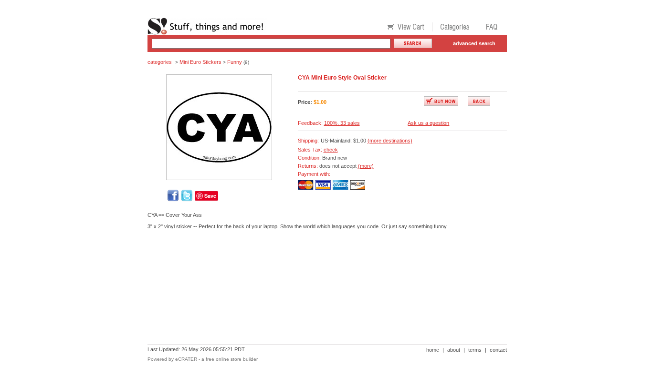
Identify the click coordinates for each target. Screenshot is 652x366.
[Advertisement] (321, 269)
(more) (366, 166)
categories (159, 62)
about (453, 350)
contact (498, 350)
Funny (234, 62)
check (331, 149)
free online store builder (232, 359)
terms (475, 350)
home (432, 350)
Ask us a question (428, 123)
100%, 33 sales (342, 123)
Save (210, 195)
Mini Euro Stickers (200, 62)
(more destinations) (390, 140)
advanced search (474, 43)
